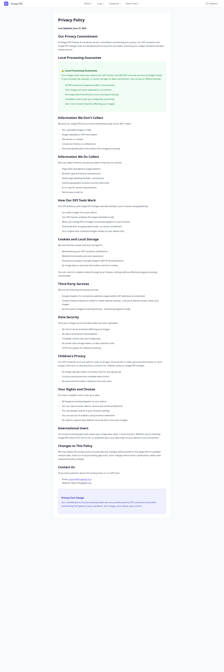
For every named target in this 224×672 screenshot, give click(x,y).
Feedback (213, 3)
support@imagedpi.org (79, 479)
